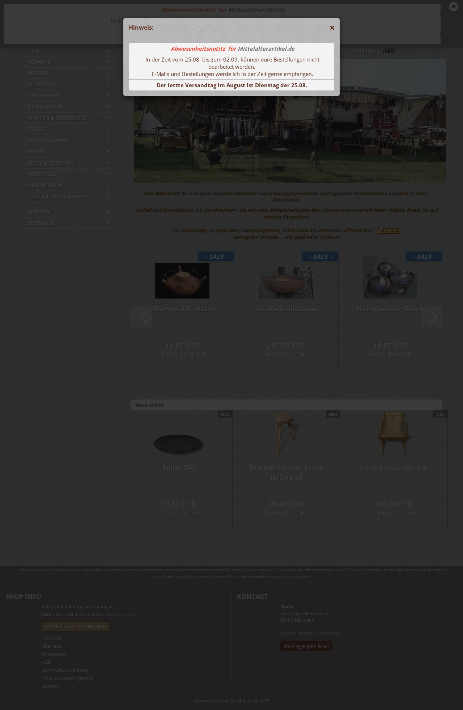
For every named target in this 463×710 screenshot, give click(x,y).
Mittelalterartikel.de (266, 48)
